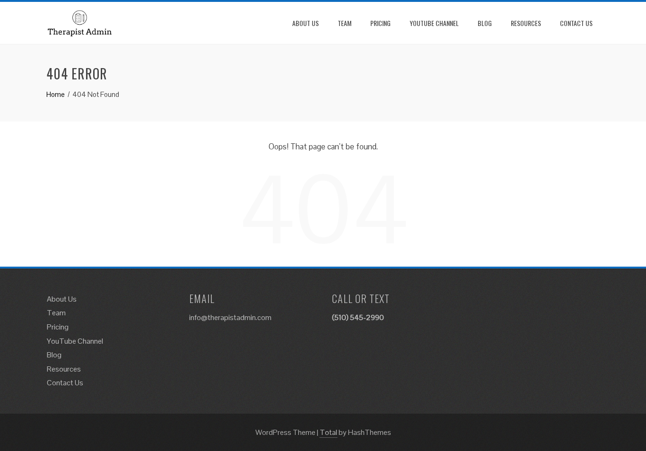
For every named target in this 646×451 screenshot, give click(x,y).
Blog (485, 23)
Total (328, 432)
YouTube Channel (434, 23)
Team (344, 23)
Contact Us (576, 23)
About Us (305, 23)
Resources (526, 23)
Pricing (380, 23)
